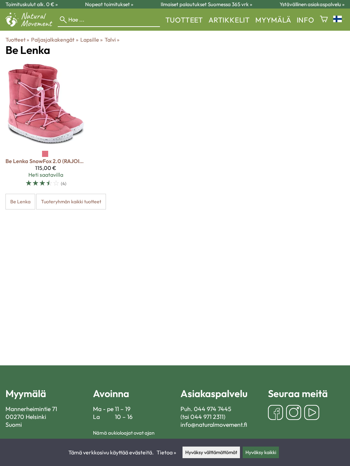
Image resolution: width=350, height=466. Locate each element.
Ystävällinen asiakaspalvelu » (312, 4)
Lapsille (91, 39)
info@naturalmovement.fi (213, 424)
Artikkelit (229, 19)
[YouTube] (311, 413)
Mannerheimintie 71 (31, 409)
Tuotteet (184, 19)
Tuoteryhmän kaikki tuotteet (71, 202)
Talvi (112, 39)
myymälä (273, 19)
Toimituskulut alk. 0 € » (31, 4)
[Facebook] (275, 413)
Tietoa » (166, 452)
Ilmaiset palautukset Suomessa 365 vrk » (206, 4)
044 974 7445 (212, 409)
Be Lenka (20, 202)
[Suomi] (339, 20)
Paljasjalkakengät (54, 39)
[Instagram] (293, 413)
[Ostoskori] (324, 20)
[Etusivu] (31, 24)
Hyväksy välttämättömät (211, 452)
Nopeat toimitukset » (109, 4)
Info (305, 19)
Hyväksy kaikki (260, 452)
